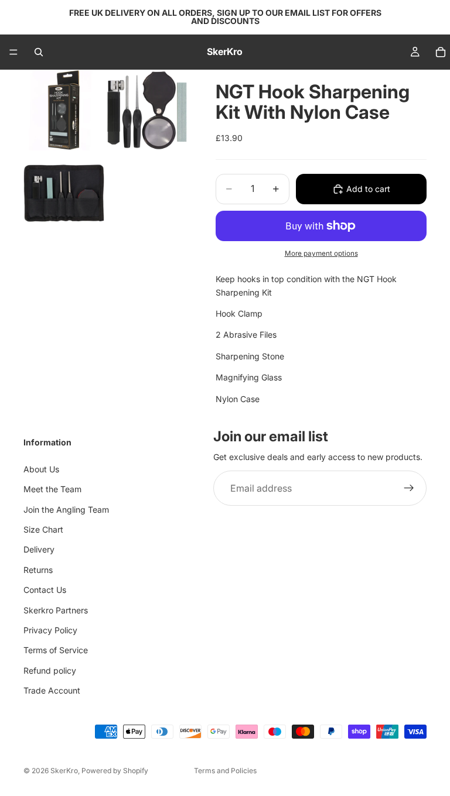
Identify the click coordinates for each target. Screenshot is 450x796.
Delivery (38, 550)
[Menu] (13, 52)
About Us (41, 469)
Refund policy (49, 670)
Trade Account (51, 690)
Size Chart (43, 529)
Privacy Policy (50, 630)
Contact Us (44, 590)
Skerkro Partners (55, 610)
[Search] (39, 52)
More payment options (321, 253)
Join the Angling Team (66, 509)
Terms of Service (55, 651)
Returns (38, 570)
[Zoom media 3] (63, 193)
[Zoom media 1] (63, 110)
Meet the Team (52, 490)
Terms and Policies (225, 770)
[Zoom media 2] (147, 110)
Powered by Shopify (114, 770)
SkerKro (64, 770)
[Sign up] (409, 488)
